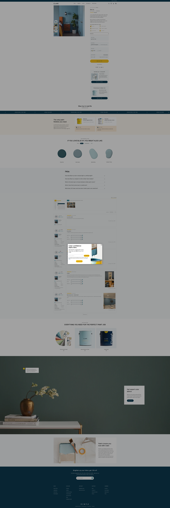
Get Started (86, 255)
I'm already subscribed (79, 261)
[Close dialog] (101, 244)
